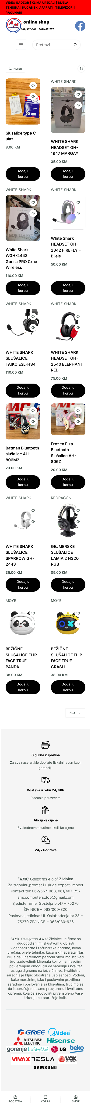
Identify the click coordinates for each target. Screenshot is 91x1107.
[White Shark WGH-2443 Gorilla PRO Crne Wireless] (23, 218)
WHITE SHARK (63, 81)
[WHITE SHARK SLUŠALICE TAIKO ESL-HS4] (23, 326)
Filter (18, 68)
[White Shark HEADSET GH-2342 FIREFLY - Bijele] (68, 212)
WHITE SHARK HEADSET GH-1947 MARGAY (65, 147)
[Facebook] (80, 26)
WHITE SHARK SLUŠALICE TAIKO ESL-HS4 (20, 358)
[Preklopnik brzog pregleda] (33, 96)
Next (73, 713)
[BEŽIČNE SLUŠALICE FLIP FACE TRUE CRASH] (68, 623)
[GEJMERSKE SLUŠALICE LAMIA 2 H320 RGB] (68, 520)
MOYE (11, 600)
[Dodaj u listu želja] (33, 85)
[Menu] (21, 45)
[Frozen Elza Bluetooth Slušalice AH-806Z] (68, 419)
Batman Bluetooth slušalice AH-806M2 (22, 454)
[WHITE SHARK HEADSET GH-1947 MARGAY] (68, 110)
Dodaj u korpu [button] (23, 174)
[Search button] (75, 45)
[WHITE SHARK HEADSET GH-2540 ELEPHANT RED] (68, 326)
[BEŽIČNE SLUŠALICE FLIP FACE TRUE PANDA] (23, 623)
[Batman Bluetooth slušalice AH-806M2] (23, 421)
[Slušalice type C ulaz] (23, 101)
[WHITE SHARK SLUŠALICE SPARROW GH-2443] (23, 520)
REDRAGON (61, 498)
